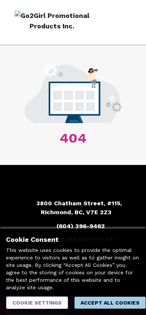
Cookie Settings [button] (37, 303)
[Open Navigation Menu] (125, 22)
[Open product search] (110, 22)
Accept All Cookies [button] (110, 303)
